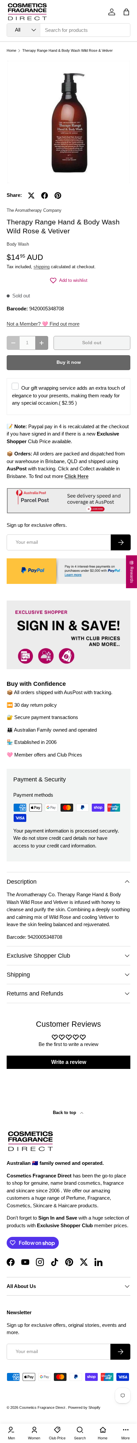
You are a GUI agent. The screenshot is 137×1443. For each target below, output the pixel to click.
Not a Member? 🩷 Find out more (43, 324)
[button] (126, 12)
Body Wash (18, 244)
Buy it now (69, 362)
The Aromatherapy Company (34, 210)
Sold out (91, 342)
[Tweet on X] (31, 195)
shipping (42, 266)
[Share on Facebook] (44, 195)
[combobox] (68, 30)
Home (11, 50)
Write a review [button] (68, 1062)
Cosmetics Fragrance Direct (42, 1407)
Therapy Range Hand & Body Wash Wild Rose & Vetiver (67, 50)
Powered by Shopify (84, 1407)
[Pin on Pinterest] (58, 195)
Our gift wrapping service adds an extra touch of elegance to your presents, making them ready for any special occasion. (68, 395)
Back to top (65, 1112)
